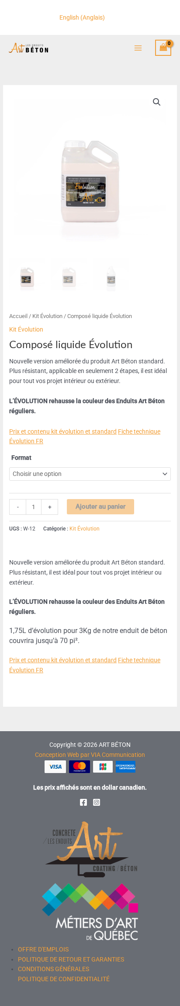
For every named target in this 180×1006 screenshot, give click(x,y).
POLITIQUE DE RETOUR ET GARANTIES (71, 959)
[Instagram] (96, 802)
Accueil (18, 316)
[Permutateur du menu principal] (137, 47)
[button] (157, 102)
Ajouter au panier (100, 506)
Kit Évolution (47, 316)
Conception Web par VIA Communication (90, 754)
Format (21, 457)
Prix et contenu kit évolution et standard (63, 431)
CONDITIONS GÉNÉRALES (53, 968)
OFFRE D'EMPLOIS (43, 949)
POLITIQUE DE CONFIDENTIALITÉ (64, 978)
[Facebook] (83, 802)
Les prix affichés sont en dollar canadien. (90, 787)
